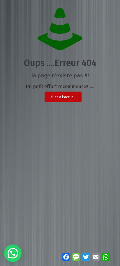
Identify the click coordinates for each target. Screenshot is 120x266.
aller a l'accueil (63, 97)
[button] (13, 253)
